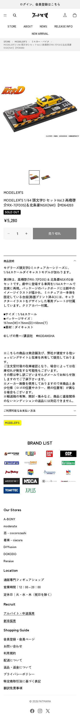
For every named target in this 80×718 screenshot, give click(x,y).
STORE (12, 26)
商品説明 (9, 261)
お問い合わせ (13, 646)
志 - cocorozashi (15, 533)
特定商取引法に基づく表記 (22, 681)
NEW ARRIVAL (40, 33)
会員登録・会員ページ (19, 639)
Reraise (9, 560)
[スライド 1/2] (34, 177)
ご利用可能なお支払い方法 (20, 410)
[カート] (75, 15)
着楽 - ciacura (13, 539)
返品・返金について (18, 667)
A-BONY (9, 519)
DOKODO (10, 554)
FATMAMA (45, 701)
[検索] (15, 15)
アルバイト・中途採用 (19, 613)
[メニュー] (5, 15)
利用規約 (10, 653)
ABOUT (28, 26)
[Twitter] (47, 711)
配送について (13, 660)
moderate (10, 526)
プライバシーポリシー (19, 674)
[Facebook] (32, 711)
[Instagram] (40, 711)
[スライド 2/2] (46, 177)
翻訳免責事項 (13, 688)
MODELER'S (13, 192)
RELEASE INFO (63, 26)
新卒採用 (10, 620)
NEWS (43, 26)
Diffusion (10, 547)
